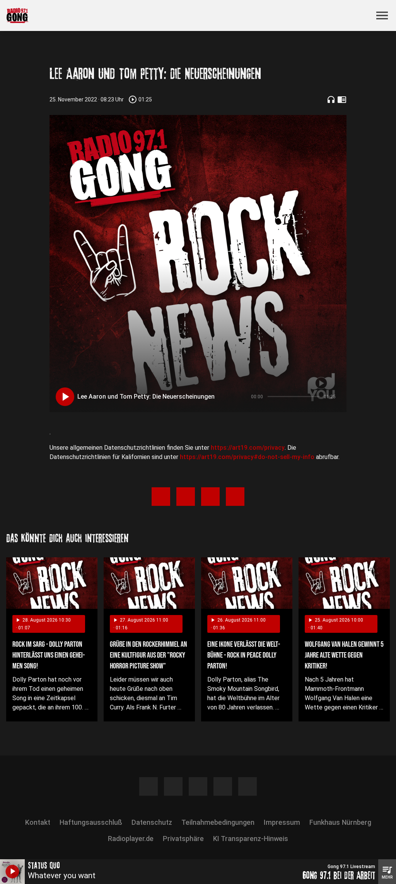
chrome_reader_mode (341, 99)
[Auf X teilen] (185, 496)
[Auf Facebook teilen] (161, 496)
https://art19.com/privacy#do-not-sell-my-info (247, 457)
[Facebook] (148, 786)
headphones (331, 99)
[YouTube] (198, 786)
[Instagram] (173, 786)
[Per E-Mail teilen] (235, 496)
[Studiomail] (247, 786)
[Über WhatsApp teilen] (210, 496)
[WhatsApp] (222, 786)
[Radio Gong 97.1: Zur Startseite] (188, 15)
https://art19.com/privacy (248, 447)
